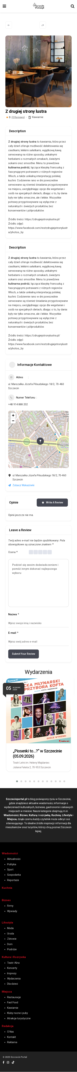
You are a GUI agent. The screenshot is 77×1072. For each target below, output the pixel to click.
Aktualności (13, 859)
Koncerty (12, 968)
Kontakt (11, 1037)
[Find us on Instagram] (8, 1062)
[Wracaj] (8, 25)
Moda (10, 928)
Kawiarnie (37, 117)
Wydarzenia (14, 978)
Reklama (12, 1042)
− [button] (13, 421)
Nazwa (13, 614)
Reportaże (13, 880)
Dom (10, 944)
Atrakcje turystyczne (19, 1018)
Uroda (10, 933)
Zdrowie (11, 938)
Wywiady (12, 911)
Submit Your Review (23, 653)
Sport (10, 869)
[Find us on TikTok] (13, 1062)
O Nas (10, 1031)
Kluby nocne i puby (17, 1013)
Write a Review (54, 502)
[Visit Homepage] (38, 6)
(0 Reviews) (18, 117)
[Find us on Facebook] (3, 1062)
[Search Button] (72, 6)
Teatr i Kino (13, 962)
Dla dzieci (12, 983)
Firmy (10, 905)
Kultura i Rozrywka (14, 957)
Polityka (11, 864)
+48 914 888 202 (18, 404)
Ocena (13, 552)
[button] (10, 71)
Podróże (12, 949)
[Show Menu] (4, 6)
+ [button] (13, 415)
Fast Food (12, 1002)
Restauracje (14, 997)
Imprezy (11, 973)
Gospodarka (14, 874)
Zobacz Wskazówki (23, 485)
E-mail (13, 632)
